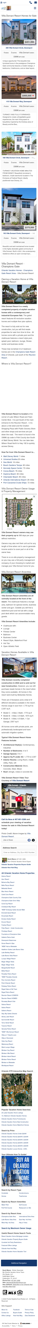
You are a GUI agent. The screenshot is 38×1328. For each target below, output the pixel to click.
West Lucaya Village (8, 1047)
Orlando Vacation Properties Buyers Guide (16, 864)
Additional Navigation (19, 1263)
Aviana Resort (6, 876)
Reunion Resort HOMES (9, 998)
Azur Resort (5, 879)
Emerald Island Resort (9, 913)
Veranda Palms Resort (9, 1029)
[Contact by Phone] (30, 2)
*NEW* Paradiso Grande (9, 977)
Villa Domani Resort (20, 780)
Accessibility (6, 1326)
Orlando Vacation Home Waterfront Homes (15, 1125)
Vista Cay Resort (7, 1041)
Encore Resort (6, 922)
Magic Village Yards (8, 965)
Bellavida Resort (7, 888)
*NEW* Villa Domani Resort (10, 1032)
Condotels (5, 1193)
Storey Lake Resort (8, 1017)
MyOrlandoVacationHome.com (16, 1282)
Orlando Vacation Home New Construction (15, 1122)
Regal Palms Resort (8, 992)
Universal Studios (10, 459)
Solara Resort (6, 1007)
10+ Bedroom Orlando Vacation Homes (14, 1116)
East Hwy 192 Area (25, 1219)
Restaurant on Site (25, 1208)
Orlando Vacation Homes (12, 270)
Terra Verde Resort (8, 1023)
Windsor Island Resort (9, 1056)
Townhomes (23, 1196)
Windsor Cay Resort (8, 1050)
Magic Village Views (8, 962)
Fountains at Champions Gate (11, 934)
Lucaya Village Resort (9, 959)
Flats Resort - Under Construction (12, 928)
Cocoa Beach (8, 471)
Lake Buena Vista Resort (9, 955)
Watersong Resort (7, 1044)
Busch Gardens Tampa (12, 465)
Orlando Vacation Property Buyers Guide (15, 1239)
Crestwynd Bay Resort (9, 907)
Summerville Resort (8, 1020)
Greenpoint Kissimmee (9, 940)
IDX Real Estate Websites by (11, 1323)
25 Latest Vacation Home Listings (12, 1113)
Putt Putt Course (7, 1208)
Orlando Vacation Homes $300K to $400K (15, 1140)
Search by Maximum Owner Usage (16, 1228)
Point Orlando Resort (8, 983)
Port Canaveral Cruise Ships (14, 482)
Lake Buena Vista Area (9, 1219)
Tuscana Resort (7, 1026)
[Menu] (35, 8)
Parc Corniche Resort (8, 980)
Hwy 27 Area (23, 1223)
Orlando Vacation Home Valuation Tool (14, 1251)
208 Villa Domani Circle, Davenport (19, 48)
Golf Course (23, 1205)
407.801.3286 (15, 1280)
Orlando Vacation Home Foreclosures (14, 1119)
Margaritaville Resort (8, 968)
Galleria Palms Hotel (8, 937)
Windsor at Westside (8, 1062)
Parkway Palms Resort (9, 986)
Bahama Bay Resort (8, 882)
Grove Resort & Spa (8, 943)
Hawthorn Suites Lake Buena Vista (13, 949)
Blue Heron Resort (7, 891)
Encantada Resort (7, 916)
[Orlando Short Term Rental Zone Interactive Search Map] (17, 1090)
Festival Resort (6, 925)
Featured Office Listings (9, 1245)
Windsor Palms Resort (9, 1059)
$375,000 (29, 227)
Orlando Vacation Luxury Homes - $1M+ (14, 1149)
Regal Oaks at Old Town (9, 989)
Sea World (7, 462)
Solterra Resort (6, 1010)
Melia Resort (6, 971)
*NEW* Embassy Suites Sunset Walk (13, 910)
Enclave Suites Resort (9, 919)
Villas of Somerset (7, 1038)
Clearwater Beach (10, 476)
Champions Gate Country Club (11, 897)
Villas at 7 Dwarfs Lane (9, 1035)
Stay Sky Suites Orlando (9, 1014)
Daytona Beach (9, 473)
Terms (14, 1326)
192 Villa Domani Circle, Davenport (19, 233)
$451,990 (29, 41)
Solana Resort (6, 1004)
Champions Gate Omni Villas (11, 901)
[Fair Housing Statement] (13, 1292)
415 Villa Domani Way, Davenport (19, 101)
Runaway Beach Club (8, 1001)
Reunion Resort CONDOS (10, 995)
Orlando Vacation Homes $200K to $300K (15, 1137)
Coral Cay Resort (7, 904)
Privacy (20, 1326)
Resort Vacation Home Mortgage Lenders (15, 1236)
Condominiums (24, 1193)
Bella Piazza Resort (8, 885)
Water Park (5, 1205)
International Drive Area (26, 1216)
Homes (4, 1196)
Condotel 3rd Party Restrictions (11, 1242)
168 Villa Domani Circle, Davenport (19, 157)
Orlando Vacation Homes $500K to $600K (15, 1146)
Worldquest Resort (7, 1065)
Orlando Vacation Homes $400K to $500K (15, 1143)
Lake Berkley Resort (8, 952)
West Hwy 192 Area (8, 1223)
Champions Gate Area (9, 1216)
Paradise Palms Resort (9, 974)
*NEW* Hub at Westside (9, 946)
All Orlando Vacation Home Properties (18, 873)
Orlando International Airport (14, 479)
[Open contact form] (35, 2)
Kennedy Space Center (12, 468)
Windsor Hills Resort (8, 1053)
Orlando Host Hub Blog (9, 1248)
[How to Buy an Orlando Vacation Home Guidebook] (17, 1171)
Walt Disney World (10, 456)
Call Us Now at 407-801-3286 (14, 819)
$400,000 (28, 95)
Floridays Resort (7, 931)
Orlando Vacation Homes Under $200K (14, 1134)
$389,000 (29, 151)
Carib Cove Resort (7, 894)
